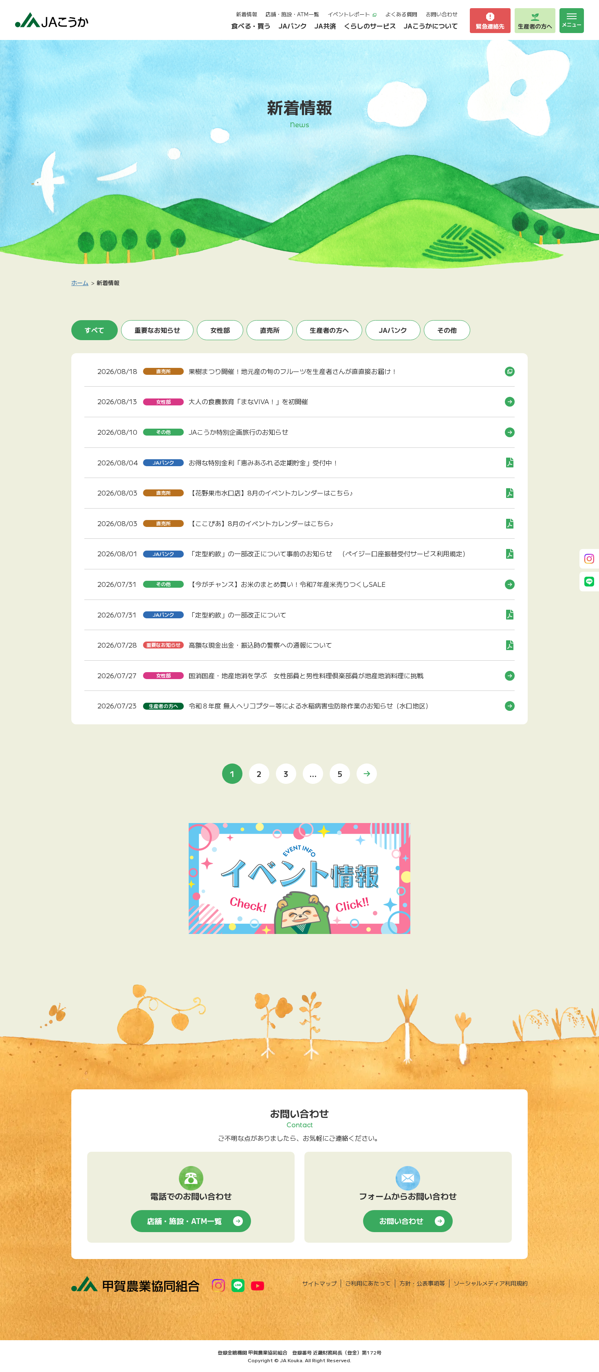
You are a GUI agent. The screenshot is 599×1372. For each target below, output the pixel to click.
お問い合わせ (442, 14)
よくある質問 (401, 14)
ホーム (79, 283)
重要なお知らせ (157, 330)
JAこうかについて (431, 26)
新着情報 (246, 14)
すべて (94, 330)
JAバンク (293, 26)
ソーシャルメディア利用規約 (491, 1283)
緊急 (490, 26)
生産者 (535, 26)
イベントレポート (349, 14)
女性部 (220, 330)
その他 (447, 330)
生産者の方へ (329, 330)
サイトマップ (319, 1283)
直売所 (270, 330)
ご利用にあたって (368, 1283)
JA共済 (325, 26)
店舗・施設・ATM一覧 (292, 14)
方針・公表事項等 (422, 1283)
